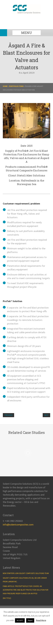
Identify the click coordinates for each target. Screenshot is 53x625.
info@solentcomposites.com (18, 524)
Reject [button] (30, 620)
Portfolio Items (16, 86)
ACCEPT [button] (20, 620)
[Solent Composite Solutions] (26, 13)
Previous (8, 415)
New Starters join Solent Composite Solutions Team (26, 573)
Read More (41, 620)
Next (46, 415)
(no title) (7, 598)
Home (5, 86)
